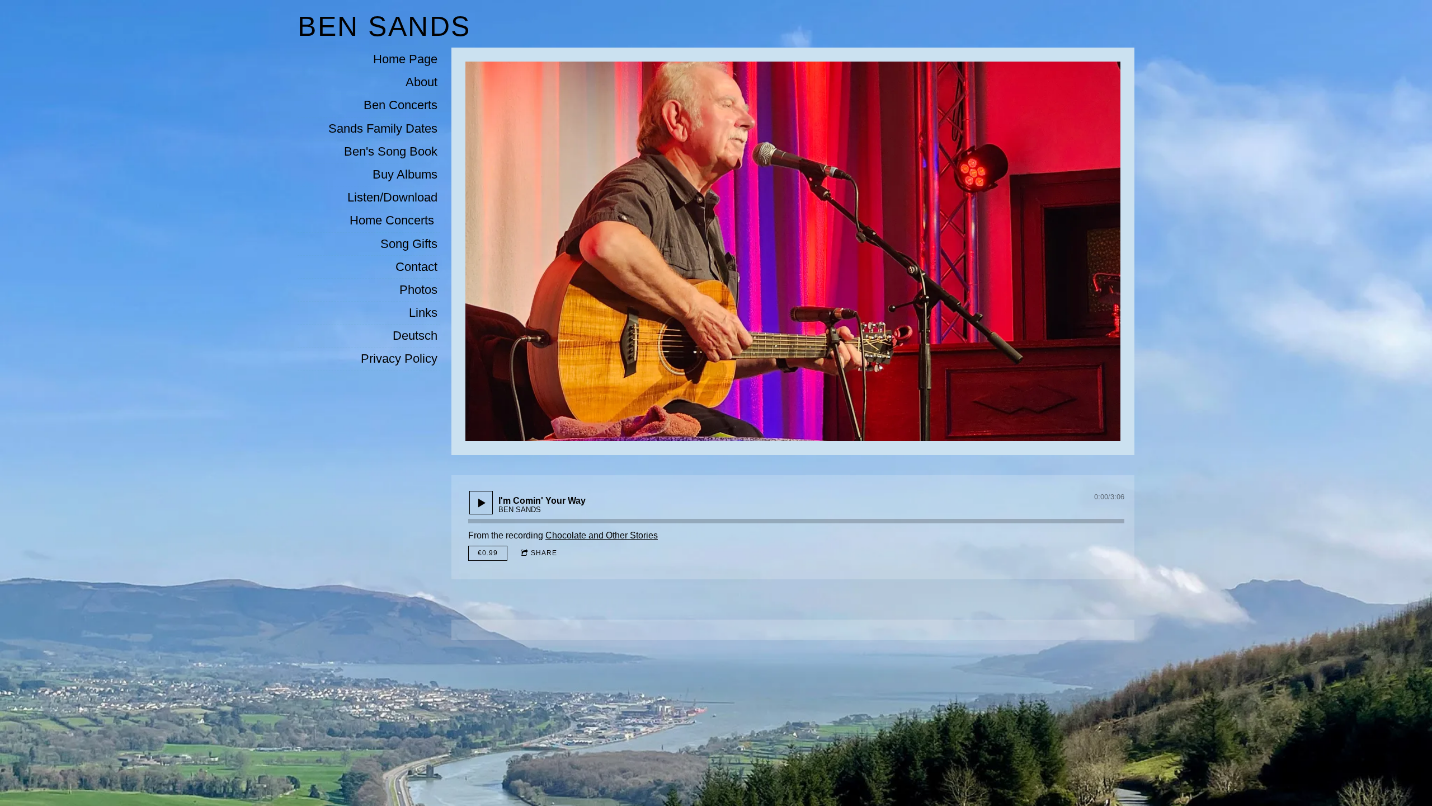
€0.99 (488, 553)
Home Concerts (393, 220)
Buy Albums (405, 174)
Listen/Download (392, 197)
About (421, 82)
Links (423, 313)
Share (544, 553)
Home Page (405, 59)
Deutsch (415, 336)
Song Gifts (408, 244)
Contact (416, 267)
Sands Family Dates (382, 128)
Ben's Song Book (390, 151)
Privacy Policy (399, 358)
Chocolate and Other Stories (601, 535)
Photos (418, 290)
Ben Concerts (400, 105)
